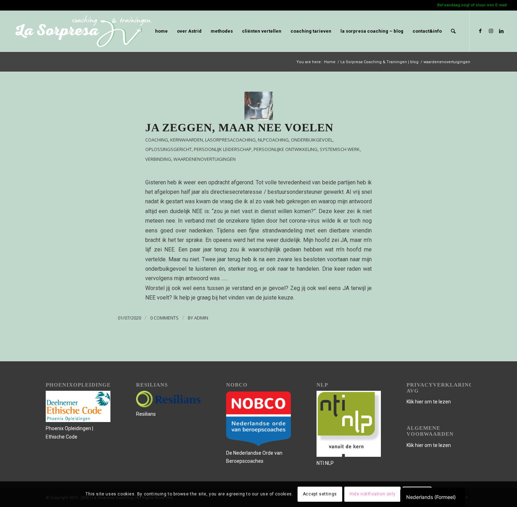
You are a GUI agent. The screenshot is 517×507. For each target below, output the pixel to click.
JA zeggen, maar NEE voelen (239, 127)
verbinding (158, 159)
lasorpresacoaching (230, 140)
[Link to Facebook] (480, 31)
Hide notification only (372, 494)
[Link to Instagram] (491, 31)
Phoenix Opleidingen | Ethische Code (69, 432)
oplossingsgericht (168, 149)
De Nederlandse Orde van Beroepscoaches (254, 457)
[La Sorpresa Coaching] (258, 106)
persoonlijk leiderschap (222, 149)
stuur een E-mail (491, 5)
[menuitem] (161, 31)
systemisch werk (340, 149)
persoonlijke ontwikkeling (286, 149)
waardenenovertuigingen (204, 159)
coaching (156, 140)
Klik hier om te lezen (429, 401)
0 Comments (164, 318)
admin (201, 318)
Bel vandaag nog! (453, 5)
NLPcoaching (273, 140)
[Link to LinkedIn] (501, 31)
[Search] (453, 31)
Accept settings (320, 494)
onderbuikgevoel (312, 140)
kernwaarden (186, 140)
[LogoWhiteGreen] (81, 31)
